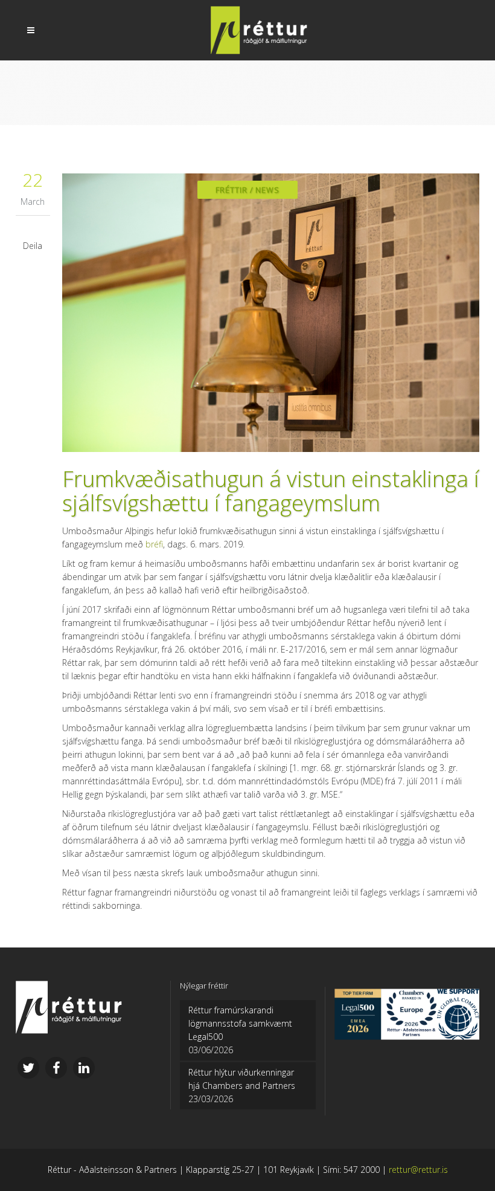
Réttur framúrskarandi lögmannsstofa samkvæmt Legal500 (240, 1023)
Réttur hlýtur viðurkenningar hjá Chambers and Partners (241, 1079)
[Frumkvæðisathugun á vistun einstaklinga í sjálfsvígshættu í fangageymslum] (270, 312)
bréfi (154, 544)
